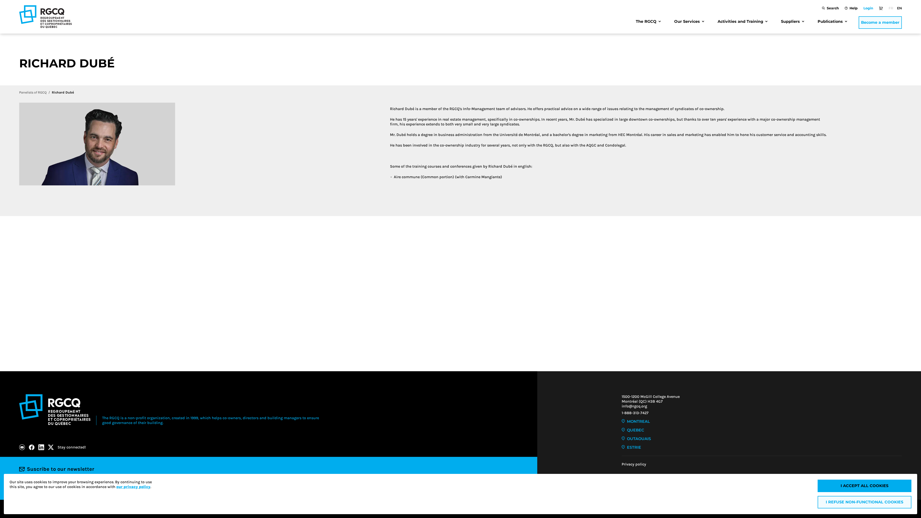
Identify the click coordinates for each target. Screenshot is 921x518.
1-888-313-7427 (635, 413)
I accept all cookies (864, 485)
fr (891, 8)
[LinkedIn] (41, 447)
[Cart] (881, 8)
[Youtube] (22, 447)
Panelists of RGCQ (33, 92)
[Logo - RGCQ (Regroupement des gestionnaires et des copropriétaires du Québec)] (45, 16)
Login (868, 8)
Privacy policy (634, 464)
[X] (51, 447)
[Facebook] (32, 447)
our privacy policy (133, 486)
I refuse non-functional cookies (864, 502)
